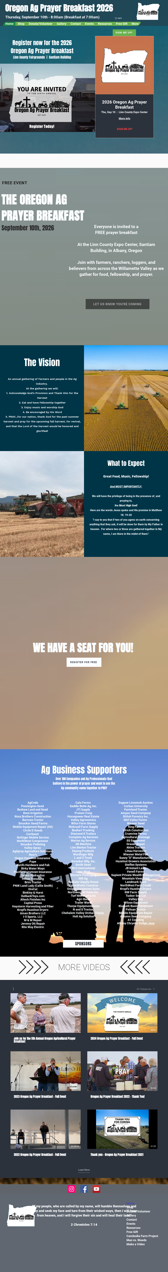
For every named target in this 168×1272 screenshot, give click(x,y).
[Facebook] (84, 1189)
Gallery (131, 1215)
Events (130, 1223)
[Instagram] (71, 1189)
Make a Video (135, 1244)
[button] (124, 18)
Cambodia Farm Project (142, 1236)
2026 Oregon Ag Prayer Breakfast (124, 105)
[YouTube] (96, 1189)
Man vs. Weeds (136, 1240)
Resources (133, 1228)
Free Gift (132, 1232)
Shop (129, 1207)
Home (130, 1203)
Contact (131, 1219)
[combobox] (146, 989)
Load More (84, 1169)
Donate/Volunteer (138, 1211)
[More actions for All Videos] (15, 989)
